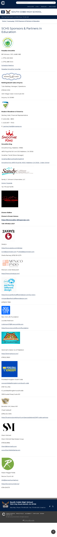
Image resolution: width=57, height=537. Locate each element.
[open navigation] (3, 11)
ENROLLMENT (30, 6)
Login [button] (36, 6)
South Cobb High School (26, 12)
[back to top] (53, 532)
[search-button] (54, 3)
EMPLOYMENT (52, 6)
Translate (43, 6)
